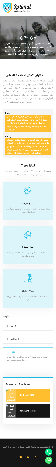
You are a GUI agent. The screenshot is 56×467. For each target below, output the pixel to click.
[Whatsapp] (48, 460)
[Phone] (48, 452)
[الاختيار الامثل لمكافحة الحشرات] (17, 8)
